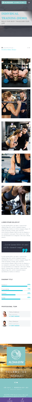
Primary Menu (29, 2)
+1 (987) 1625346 (14, 316)
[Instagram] (15, 382)
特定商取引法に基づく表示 (21, 387)
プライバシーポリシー (16, 389)
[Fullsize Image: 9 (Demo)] (16, 135)
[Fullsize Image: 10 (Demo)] (16, 168)
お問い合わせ (7, 387)
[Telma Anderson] (16, 314)
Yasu (27, 396)
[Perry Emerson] (16, 323)
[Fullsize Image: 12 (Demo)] (16, 200)
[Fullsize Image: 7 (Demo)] (16, 103)
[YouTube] (17, 382)
